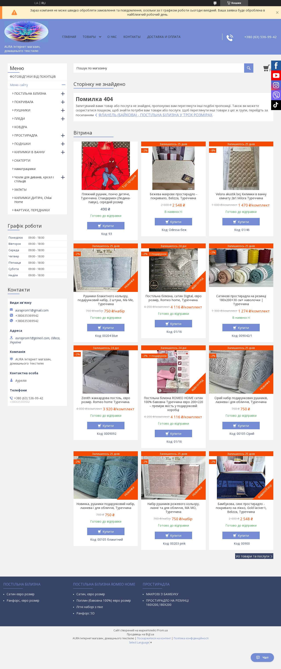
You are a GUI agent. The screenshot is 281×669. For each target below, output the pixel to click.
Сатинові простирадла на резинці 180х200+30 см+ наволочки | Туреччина (241, 300)
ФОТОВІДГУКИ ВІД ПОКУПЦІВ (33, 76)
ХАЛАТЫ (20, 189)
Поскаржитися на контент (154, 638)
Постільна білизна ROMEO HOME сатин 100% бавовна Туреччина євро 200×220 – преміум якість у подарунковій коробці (173, 404)
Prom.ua (162, 630)
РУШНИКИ (22, 110)
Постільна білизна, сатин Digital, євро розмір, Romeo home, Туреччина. (173, 298)
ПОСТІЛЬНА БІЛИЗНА (30, 93)
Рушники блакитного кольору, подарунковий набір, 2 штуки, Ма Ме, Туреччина (106, 300)
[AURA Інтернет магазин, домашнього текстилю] (26, 31)
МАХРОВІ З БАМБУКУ (162, 594)
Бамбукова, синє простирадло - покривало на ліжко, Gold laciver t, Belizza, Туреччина (241, 508)
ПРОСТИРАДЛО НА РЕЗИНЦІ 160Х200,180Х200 (167, 602)
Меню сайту (19, 85)
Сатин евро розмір (20, 594)
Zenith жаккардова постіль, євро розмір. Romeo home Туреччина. (105, 400)
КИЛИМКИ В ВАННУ (29, 152)
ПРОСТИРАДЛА (25, 135)
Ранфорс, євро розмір (23, 600)
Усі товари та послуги (252, 556)
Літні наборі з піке (89, 607)
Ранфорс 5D (85, 613)
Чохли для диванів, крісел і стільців (34, 179)
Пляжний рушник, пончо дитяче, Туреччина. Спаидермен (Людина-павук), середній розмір (106, 198)
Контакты (131, 37)
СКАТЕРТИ (22, 160)
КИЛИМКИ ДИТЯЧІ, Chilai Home (33, 200)
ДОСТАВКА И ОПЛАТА (163, 37)
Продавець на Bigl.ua (140, 634)
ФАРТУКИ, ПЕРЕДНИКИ (32, 210)
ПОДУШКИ (22, 144)
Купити (108, 225)
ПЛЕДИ (19, 118)
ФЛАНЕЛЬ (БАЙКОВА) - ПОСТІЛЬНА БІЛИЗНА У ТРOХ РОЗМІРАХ (155, 114)
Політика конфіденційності (191, 638)
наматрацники (25, 169)
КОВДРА (20, 127)
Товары (89, 37)
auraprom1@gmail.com (32, 310)
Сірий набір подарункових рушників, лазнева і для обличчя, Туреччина (241, 400)
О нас (112, 37)
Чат (266, 657)
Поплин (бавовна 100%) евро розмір (103, 600)
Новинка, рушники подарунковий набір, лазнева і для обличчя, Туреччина (105, 506)
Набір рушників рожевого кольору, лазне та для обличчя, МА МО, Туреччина (173, 508)
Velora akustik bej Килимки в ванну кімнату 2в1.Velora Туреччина (241, 196)
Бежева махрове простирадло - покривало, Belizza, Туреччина (173, 196)
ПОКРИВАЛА (23, 102)
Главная (69, 37)
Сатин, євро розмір (90, 594)
